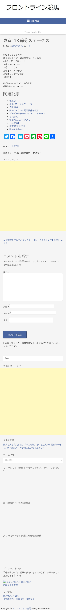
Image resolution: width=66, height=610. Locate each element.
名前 (6, 306)
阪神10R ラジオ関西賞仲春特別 (23, 110)
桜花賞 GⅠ (14, 116)
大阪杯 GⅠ (14, 107)
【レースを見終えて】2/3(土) (48, 240)
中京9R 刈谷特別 (17, 126)
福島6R (12, 100)
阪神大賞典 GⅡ (16, 129)
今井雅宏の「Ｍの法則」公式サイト (20, 598)
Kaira (39, 32)
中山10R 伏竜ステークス (20, 104)
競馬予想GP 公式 (11, 595)
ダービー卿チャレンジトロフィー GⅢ (27, 113)
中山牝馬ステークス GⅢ (20, 119)
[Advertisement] (33, 196)
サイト (6, 319)
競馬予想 (15, 146)
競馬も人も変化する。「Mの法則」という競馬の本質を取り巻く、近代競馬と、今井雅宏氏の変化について (32, 446)
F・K (28, 46)
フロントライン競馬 (21, 608)
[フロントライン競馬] (33, 7)
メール (7, 313)
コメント (7, 271)
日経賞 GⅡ (14, 123)
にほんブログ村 (10, 584)
